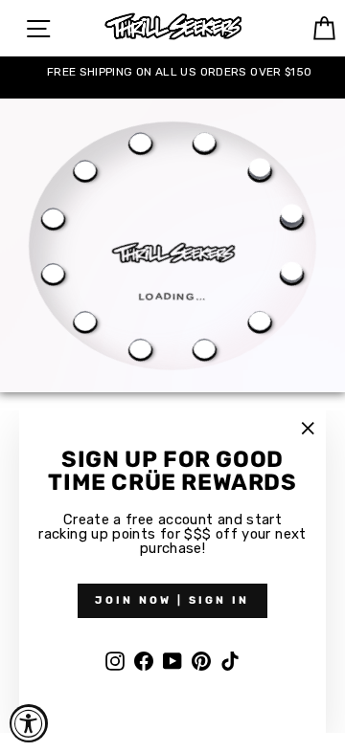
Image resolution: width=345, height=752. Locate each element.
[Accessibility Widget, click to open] (29, 723)
